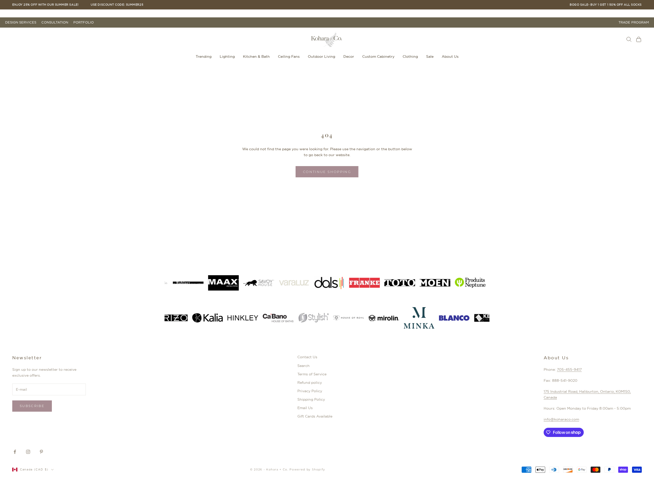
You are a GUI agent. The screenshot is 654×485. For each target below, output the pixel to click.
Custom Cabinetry (378, 56)
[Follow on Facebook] (14, 451)
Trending (204, 56)
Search (303, 365)
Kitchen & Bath (256, 56)
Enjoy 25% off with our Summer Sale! (45, 4)
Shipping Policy (311, 399)
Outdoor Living (321, 56)
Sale (430, 56)
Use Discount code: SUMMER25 (117, 4)
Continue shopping (327, 172)
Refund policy (309, 382)
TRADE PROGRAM (633, 22)
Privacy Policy (309, 391)
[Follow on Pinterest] (41, 451)
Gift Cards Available (314, 416)
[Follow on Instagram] (28, 451)
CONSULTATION (54, 22)
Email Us (305, 408)
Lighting (227, 56)
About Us (450, 56)
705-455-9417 (569, 369)
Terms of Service (311, 374)
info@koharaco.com (561, 419)
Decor (348, 56)
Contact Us (307, 357)
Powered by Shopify (307, 469)
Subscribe (32, 406)
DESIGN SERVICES (20, 22)
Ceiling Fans (289, 56)
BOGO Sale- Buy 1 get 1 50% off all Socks (606, 4)
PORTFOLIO (83, 22)
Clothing (410, 56)
